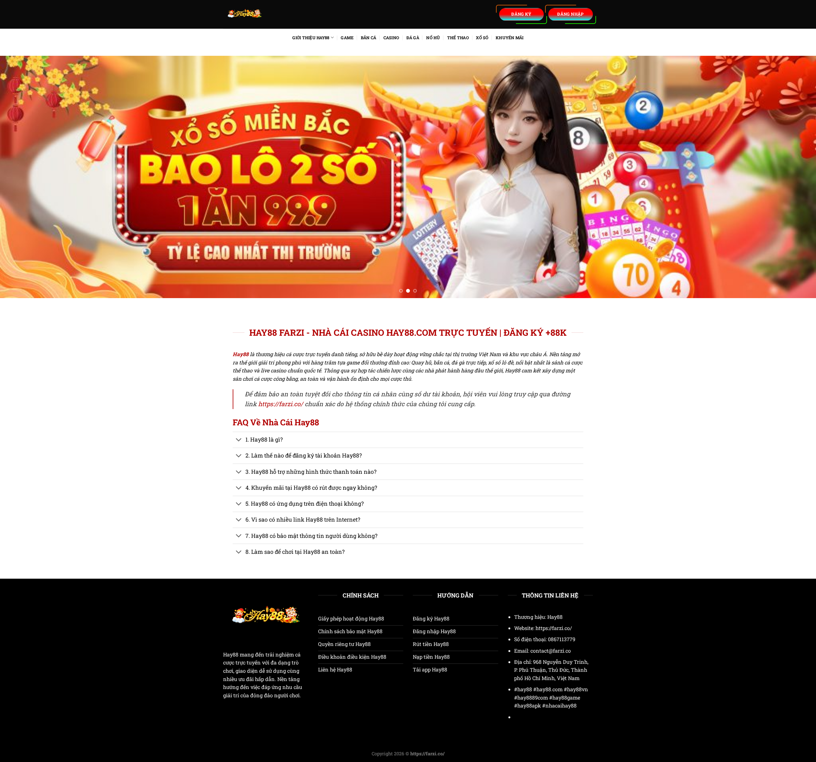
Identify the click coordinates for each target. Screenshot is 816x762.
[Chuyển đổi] (239, 440)
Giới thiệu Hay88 (310, 37)
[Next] (792, 177)
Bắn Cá (368, 37)
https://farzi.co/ (280, 404)
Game (347, 37)
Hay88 (230, 654)
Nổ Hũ (433, 37)
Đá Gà (412, 37)
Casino (391, 37)
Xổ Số (482, 37)
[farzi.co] (283, 14)
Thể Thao (458, 37)
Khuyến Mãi (510, 37)
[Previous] (24, 177)
